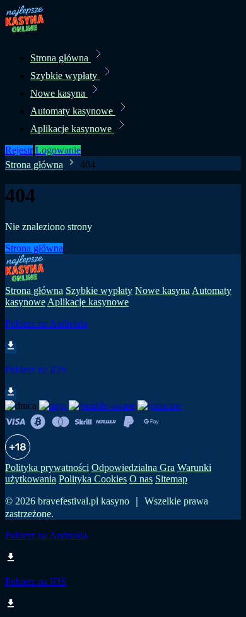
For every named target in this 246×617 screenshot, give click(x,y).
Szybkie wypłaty (65, 75)
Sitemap (171, 478)
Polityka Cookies (93, 478)
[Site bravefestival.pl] (48, 30)
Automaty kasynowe (72, 111)
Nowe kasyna (59, 93)
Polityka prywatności (47, 467)
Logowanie (58, 150)
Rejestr (19, 150)
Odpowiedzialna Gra (133, 467)
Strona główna (60, 57)
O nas (141, 478)
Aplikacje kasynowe (72, 128)
